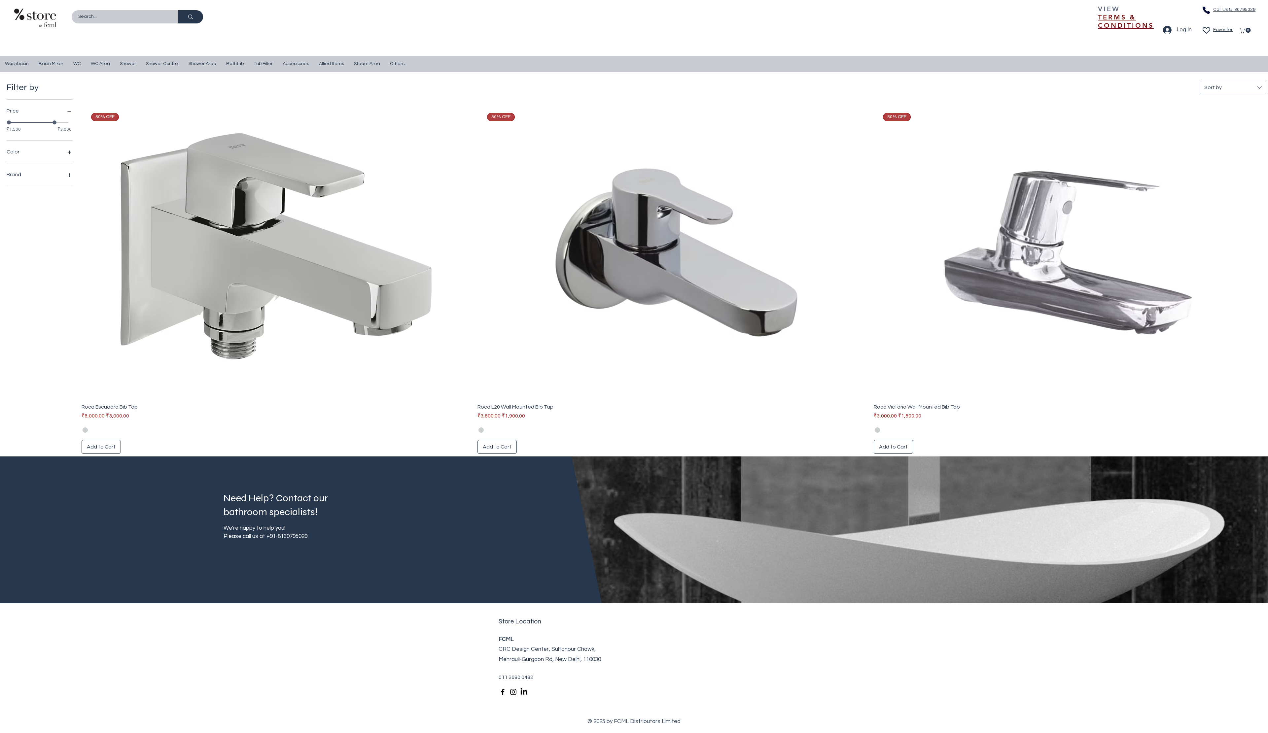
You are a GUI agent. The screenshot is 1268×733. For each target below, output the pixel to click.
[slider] (9, 122)
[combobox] (1233, 87)
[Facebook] (503, 692)
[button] (1246, 30)
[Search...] (190, 16)
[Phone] (1206, 10)
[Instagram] (513, 692)
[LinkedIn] (524, 692)
